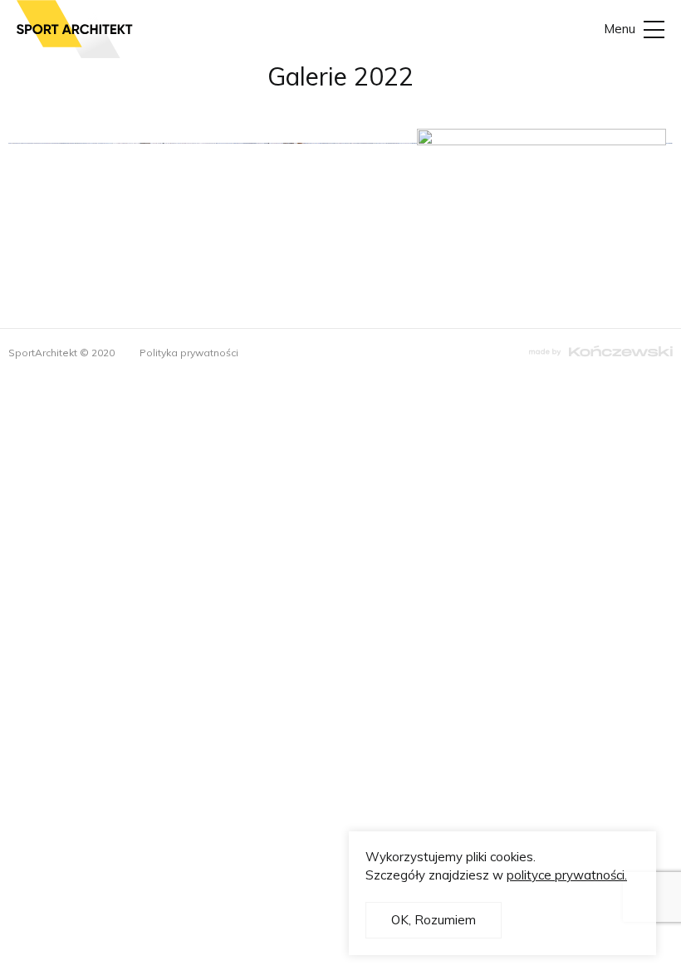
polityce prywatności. (567, 875)
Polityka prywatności (189, 352)
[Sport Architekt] (75, 29)
